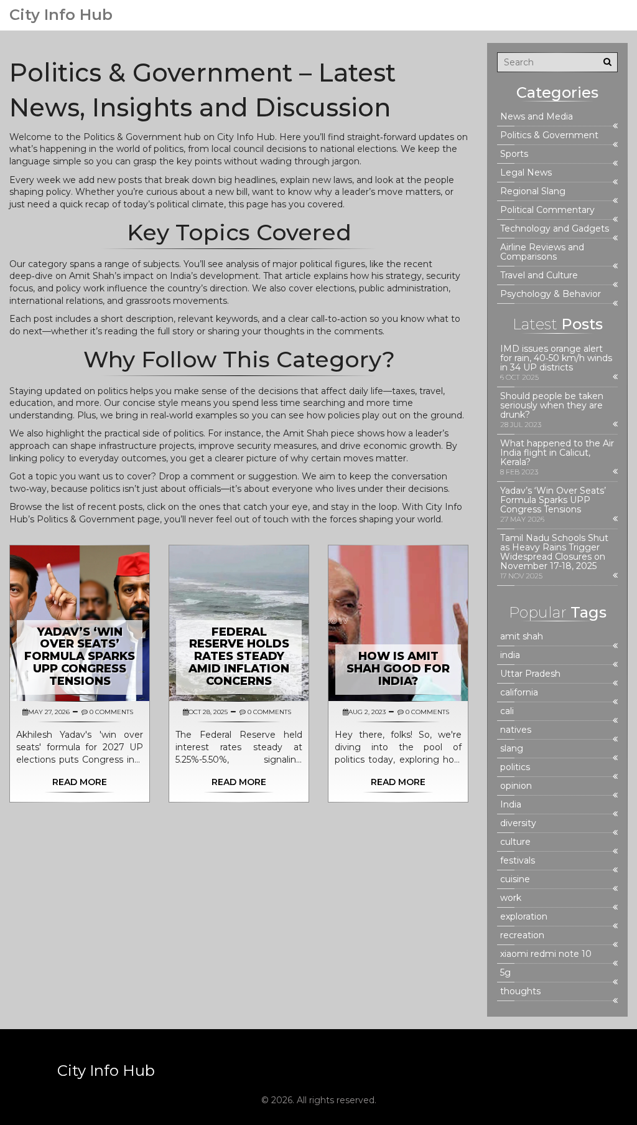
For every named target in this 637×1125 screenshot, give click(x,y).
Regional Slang (532, 191)
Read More (79, 782)
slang (511, 748)
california (519, 692)
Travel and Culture (539, 275)
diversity (518, 823)
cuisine (515, 879)
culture (515, 842)
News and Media (536, 116)
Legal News (526, 172)
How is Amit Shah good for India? (398, 668)
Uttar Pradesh (530, 674)
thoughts (520, 991)
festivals (517, 860)
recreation (522, 935)
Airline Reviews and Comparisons (542, 252)
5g (505, 972)
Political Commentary (547, 210)
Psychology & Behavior (550, 294)
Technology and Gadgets (554, 228)
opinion (516, 786)
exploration (523, 916)
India (510, 804)
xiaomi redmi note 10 (546, 954)
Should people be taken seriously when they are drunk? (551, 406)
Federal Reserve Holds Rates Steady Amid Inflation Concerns (238, 656)
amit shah (521, 636)
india (510, 655)
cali (507, 711)
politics (515, 767)
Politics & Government (549, 135)
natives (515, 730)
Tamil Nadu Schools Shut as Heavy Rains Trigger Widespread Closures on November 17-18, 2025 (554, 552)
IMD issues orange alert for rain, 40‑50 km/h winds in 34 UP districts (556, 358)
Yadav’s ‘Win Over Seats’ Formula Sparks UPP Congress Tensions (79, 656)
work (510, 898)
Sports (514, 154)
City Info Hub (61, 15)
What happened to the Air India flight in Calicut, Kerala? (557, 453)
